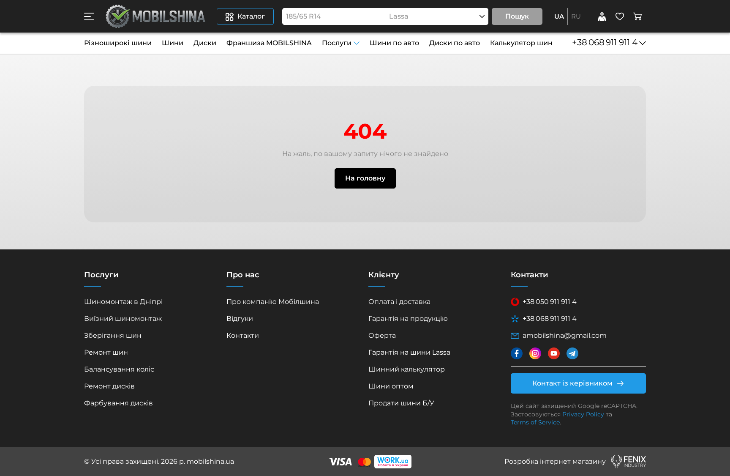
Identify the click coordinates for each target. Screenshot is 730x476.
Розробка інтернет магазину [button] (555, 461)
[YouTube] (554, 353)
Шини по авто (394, 43)
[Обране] (619, 16)
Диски (204, 43)
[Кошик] (637, 16)
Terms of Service (535, 422)
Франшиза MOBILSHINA (269, 43)
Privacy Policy (583, 414)
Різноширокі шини (118, 43)
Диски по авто (454, 43)
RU (576, 16)
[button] (89, 16)
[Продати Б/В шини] (602, 16)
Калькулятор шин (521, 43)
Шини (172, 43)
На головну (365, 178)
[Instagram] (535, 353)
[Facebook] (517, 353)
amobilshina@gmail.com (565, 335)
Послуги (336, 43)
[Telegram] (572, 353)
